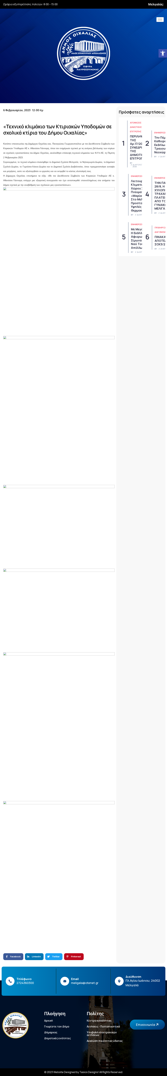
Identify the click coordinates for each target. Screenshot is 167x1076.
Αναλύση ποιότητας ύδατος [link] (105, 1041)
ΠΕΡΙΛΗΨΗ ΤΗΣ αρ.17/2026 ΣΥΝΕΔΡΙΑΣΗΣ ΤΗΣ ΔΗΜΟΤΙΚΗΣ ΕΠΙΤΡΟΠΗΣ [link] (140, 147)
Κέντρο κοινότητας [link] (99, 1020)
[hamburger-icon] (160, 19)
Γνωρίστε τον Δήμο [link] (56, 1026)
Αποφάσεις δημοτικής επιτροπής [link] (136, 127)
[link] (163, 53)
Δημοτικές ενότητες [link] (57, 1038)
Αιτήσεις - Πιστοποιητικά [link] (103, 1026)
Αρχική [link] (48, 1020)
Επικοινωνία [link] (146, 1024)
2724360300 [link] (25, 983)
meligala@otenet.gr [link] (85, 983)
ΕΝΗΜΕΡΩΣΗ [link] (160, 132)
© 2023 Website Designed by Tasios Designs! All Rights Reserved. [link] (83, 1072)
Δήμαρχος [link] (50, 1032)
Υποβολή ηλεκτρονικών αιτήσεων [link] (102, 1034)
